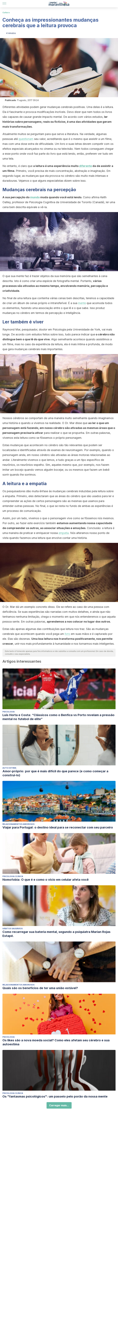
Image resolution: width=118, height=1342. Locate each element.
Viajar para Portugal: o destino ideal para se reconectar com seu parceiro (57, 827)
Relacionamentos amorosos (18, 824)
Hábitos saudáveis (12, 928)
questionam (26, 139)
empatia (64, 533)
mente (82, 303)
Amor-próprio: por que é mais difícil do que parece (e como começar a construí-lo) (55, 773)
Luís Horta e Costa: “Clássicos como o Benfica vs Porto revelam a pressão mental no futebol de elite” (58, 717)
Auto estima (9, 768)
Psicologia (8, 712)
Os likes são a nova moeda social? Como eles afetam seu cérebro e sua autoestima (56, 1042)
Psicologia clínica (12, 876)
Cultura (6, 12)
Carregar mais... (59, 1105)
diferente (85, 166)
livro (67, 633)
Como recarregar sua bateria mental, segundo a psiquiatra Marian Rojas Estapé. (56, 934)
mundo (35, 197)
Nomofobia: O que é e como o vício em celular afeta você (45, 879)
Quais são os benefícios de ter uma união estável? (40, 988)
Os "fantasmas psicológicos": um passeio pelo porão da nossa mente (55, 1096)
